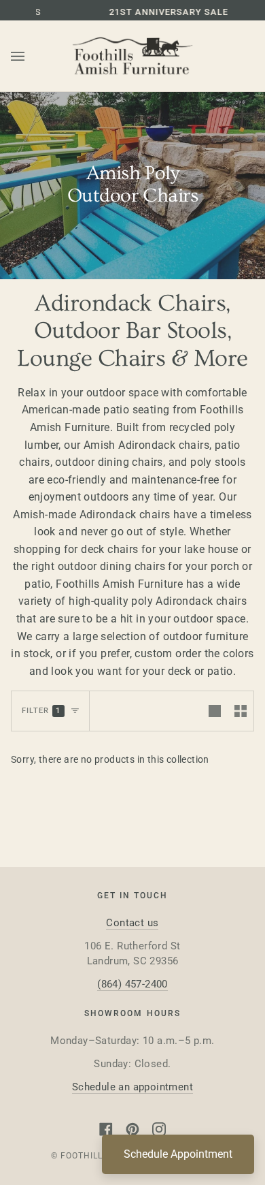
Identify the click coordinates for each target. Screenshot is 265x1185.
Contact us (132, 923)
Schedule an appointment (132, 1087)
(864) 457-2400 (132, 984)
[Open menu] (31, 56)
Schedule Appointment (178, 1154)
